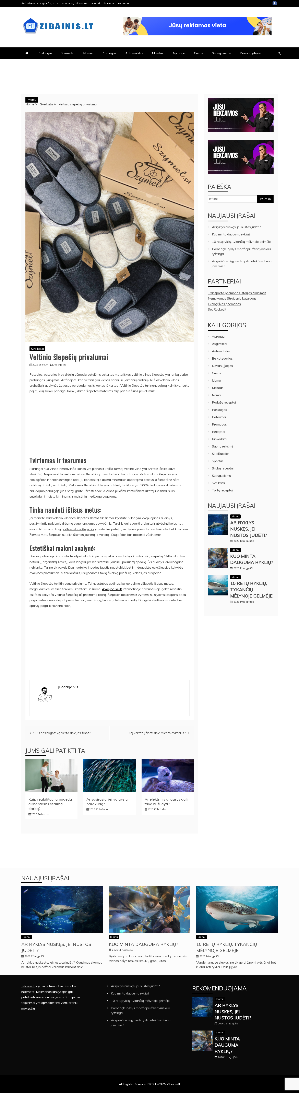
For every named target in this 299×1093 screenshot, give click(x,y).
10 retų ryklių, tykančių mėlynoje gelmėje (241, 242)
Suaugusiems (221, 53)
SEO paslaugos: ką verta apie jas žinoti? (62, 733)
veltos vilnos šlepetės (78, 529)
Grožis (198, 53)
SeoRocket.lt (217, 309)
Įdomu (216, 380)
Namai (88, 53)
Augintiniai (219, 344)
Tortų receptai (222, 490)
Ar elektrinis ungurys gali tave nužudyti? (166, 801)
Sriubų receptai (223, 468)
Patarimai (219, 417)
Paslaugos (44, 53)
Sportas (218, 461)
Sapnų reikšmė (222, 446)
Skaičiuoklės (220, 454)
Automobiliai (134, 53)
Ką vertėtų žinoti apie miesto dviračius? (157, 733)
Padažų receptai (224, 402)
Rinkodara (219, 439)
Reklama (123, 3)
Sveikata (67, 53)
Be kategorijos (222, 358)
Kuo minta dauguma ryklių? (231, 234)
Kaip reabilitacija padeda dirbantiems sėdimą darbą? (50, 804)
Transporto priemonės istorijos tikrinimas (237, 293)
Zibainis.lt (28, 986)
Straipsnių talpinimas (74, 3)
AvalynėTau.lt (112, 589)
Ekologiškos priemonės (224, 304)
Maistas (158, 53)
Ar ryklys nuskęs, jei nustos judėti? (236, 227)
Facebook (275, 3)
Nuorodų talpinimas (103, 3)
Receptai (218, 432)
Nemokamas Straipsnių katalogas (232, 298)
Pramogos (108, 53)
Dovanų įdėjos (250, 53)
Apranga (178, 53)
